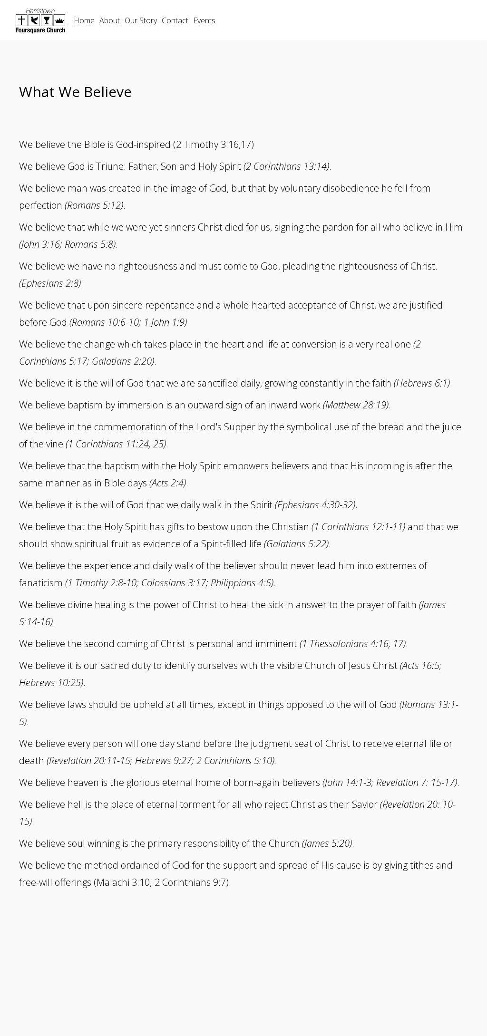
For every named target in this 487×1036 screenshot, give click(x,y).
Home (84, 20)
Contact (175, 20)
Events (204, 20)
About (109, 20)
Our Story (141, 20)
